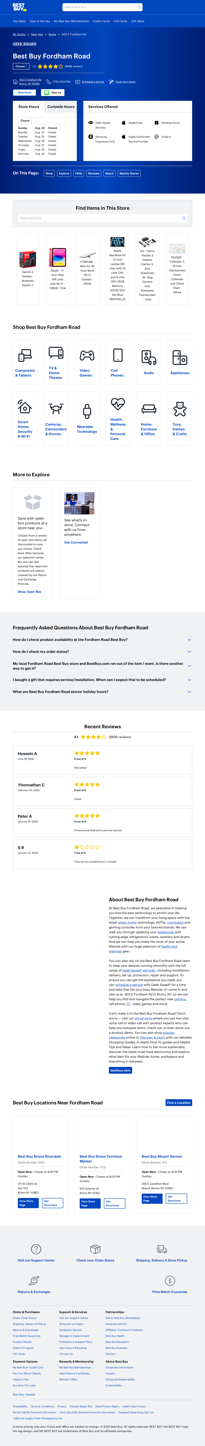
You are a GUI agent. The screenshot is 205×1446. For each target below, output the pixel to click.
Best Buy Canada (24, 1394)
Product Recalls (22, 1341)
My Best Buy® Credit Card (28, 1367)
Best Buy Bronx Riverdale (39, 1156)
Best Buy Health (115, 1335)
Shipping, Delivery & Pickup (29, 1323)
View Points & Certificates (74, 1373)
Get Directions (50, 1203)
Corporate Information (119, 1367)
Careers (110, 1373)
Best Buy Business (116, 1347)
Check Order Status (24, 1317)
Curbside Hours (60, 106)
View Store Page (26, 1203)
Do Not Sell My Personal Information (34, 1412)
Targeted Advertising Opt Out (136, 1412)
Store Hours (28, 106)
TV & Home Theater (55, 373)
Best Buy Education (117, 1341)
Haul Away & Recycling (72, 1347)
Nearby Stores (129, 173)
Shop (49, 173)
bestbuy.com (121, 1070)
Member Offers (68, 1379)
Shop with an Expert (71, 1323)
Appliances (180, 373)
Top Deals (19, 21)
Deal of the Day (40, 21)
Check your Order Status (95, 1260)
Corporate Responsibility (120, 1379)
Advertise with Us (116, 1323)
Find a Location (179, 1102)
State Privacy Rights (107, 1406)
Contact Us (66, 1353)
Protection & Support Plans (75, 1341)
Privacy (61, 1406)
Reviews (93, 173)
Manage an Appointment (74, 1335)
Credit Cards (101, 21)
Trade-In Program (23, 1347)
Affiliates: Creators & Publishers (124, 1329)
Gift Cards (120, 21)
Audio (149, 373)
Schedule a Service (70, 1329)
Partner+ (111, 1353)
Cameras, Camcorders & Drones (56, 429)
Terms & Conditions (42, 1406)
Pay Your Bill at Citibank (27, 1373)
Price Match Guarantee (169, 1292)
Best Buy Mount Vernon (162, 1156)
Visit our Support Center (36, 1260)
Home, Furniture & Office (149, 429)
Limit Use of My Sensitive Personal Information (87, 1412)
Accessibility (20, 1406)
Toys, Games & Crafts (180, 429)
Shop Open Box (29, 591)
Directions (24, 92)
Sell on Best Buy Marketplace (123, 1317)
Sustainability (114, 1385)
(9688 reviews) (73, 66)
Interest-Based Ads (80, 1406)
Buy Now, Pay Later (24, 1385)
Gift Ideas (137, 21)
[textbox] (33, 559)
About (109, 173)
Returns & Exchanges (34, 1292)
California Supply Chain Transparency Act (37, 1418)
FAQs (78, 173)
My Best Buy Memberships (71, 21)
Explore (64, 173)
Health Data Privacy (134, 1406)
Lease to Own (21, 1379)
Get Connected (76, 542)
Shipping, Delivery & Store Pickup (161, 1260)
